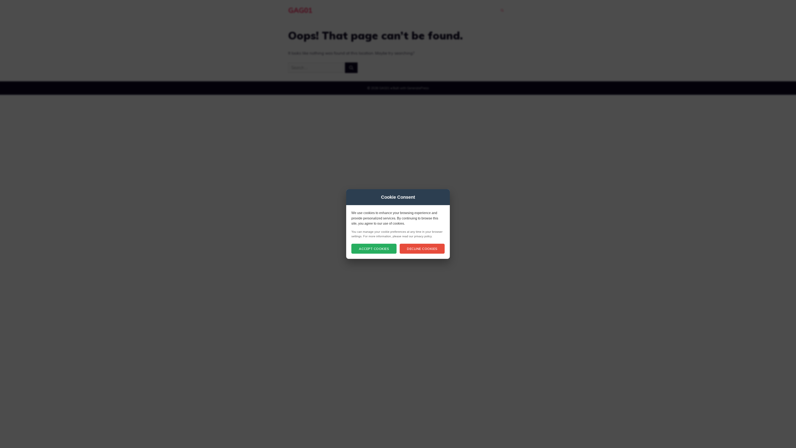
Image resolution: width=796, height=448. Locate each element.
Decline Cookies (422, 249)
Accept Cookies (374, 249)
